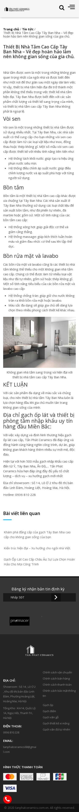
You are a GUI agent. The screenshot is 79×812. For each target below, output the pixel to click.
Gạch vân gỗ (51, 717)
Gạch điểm (49, 711)
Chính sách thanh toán (57, 684)
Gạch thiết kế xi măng (56, 723)
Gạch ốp (48, 705)
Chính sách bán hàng (56, 678)
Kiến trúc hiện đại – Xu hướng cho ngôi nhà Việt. (37, 548)
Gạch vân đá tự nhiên (56, 729)
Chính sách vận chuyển (57, 672)
